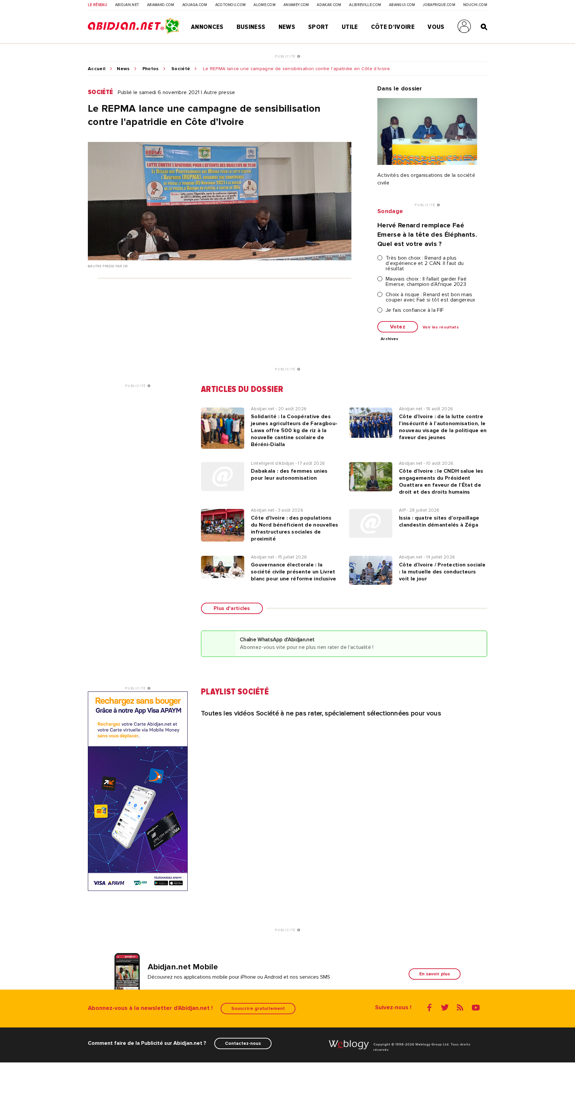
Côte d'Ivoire (393, 27)
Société (180, 68)
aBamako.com (160, 5)
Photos (150, 68)
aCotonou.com (230, 5)
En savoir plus (434, 974)
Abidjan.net (127, 5)
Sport (318, 27)
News (287, 27)
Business (251, 27)
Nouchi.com (475, 5)
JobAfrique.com (439, 5)
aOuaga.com (194, 5)
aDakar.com (329, 5)
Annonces (207, 27)
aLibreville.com (365, 5)
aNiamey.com (296, 5)
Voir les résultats (441, 327)
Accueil (96, 68)
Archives (390, 339)
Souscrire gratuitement (258, 1008)
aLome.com (265, 5)
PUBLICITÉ (286, 56)
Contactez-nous (243, 1043)
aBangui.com (402, 5)
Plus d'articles (232, 608)
